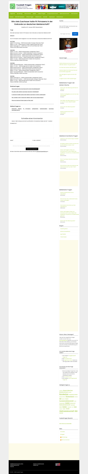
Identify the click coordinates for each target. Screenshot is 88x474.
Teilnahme (69, 406)
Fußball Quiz (38, 17)
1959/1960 (12, 63)
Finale (75, 401)
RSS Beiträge (64, 437)
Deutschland (27, 13)
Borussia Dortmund (63, 392)
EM (60, 399)
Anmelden (62, 431)
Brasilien (69, 392)
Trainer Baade (63, 237)
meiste (67, 403)
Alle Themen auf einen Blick (65, 423)
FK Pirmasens (26, 108)
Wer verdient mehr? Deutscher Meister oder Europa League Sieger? (28, 97)
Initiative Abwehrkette (65, 231)
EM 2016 (63, 398)
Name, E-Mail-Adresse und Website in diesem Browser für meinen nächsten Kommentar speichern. (32, 145)
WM (76, 411)
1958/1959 (12, 50)
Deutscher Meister (16, 108)
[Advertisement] (68, 124)
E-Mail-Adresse (36, 140)
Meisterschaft (72, 403)
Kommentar (13, 123)
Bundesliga (20, 13)
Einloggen (62, 434)
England (66, 398)
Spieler (34, 13)
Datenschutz (60, 17)
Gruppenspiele (61, 403)
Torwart (60, 408)
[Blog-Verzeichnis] (57, 465)
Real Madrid (73, 404)
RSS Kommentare (65, 439)
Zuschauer (51, 108)
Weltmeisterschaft (64, 13)
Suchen (75, 34)
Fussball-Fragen (23, 5)
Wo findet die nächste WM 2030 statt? (68, 67)
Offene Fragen (29, 17)
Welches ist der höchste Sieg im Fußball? (69, 138)
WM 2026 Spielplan (19, 17)
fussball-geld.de (64, 228)
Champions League (73, 394)
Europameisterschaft (52, 13)
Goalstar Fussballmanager (38, 463)
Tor (72, 407)
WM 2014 (61, 413)
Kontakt (45, 17)
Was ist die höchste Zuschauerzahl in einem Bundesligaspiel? (26, 89)
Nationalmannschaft (64, 405)
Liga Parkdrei (63, 234)
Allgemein (12, 13)
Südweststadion (43, 108)
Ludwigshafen (35, 108)
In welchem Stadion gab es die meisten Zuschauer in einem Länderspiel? (28, 94)
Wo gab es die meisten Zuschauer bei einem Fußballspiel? (25, 91)
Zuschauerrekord (16, 110)
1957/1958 (12, 41)
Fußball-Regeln (41, 13)
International (74, 13)
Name (12, 140)
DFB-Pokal (76, 396)
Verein (67, 409)
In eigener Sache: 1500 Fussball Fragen (67, 78)
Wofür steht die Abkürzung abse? (67, 106)
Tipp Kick (12, 466)
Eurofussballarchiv (63, 340)
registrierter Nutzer (68, 360)
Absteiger (61, 390)
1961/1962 (12, 76)
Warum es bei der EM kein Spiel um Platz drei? (22, 100)
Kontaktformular (68, 358)
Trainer (64, 408)
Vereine (11, 17)
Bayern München (68, 390)
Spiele (60, 407)
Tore (75, 407)
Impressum (52, 17)
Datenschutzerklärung (41, 151)
